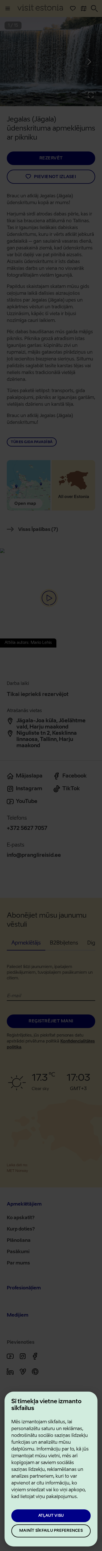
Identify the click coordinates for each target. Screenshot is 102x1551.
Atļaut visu (51, 1516)
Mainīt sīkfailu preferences (51, 1531)
